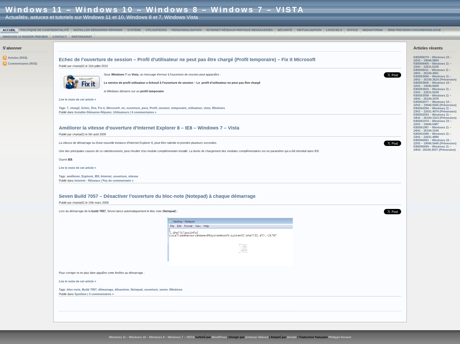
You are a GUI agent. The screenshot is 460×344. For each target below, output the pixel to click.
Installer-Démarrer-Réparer (97, 30)
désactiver (122, 289)
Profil (153, 108)
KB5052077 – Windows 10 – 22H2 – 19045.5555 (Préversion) (435, 103)
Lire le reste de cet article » (77, 99)
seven (163, 289)
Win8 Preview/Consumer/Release (414, 30)
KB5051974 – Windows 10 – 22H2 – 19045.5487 (432, 122)
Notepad (137, 289)
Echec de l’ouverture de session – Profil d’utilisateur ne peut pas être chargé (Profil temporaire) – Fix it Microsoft (187, 59)
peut (145, 108)
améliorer (73, 176)
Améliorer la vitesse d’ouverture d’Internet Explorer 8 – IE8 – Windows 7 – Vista (149, 128)
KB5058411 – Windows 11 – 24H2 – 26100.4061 (432, 71)
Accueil (9, 30)
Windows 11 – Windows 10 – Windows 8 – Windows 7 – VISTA (155, 9)
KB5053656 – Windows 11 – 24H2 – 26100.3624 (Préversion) (435, 78)
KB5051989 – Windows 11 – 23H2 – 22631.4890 (432, 135)
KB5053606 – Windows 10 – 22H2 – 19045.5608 (432, 84)
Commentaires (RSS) (22, 63)
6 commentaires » (144, 112)
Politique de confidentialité (44, 30)
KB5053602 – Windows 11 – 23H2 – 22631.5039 (432, 90)
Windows (218, 108)
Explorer (87, 176)
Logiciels (334, 30)
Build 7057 (89, 289)
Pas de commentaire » (117, 180)
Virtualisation (309, 30)
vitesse (133, 176)
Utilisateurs (156, 30)
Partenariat (82, 36)
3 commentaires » (101, 294)
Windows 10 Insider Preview (25, 36)
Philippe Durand (339, 337)
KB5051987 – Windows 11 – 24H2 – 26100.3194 (432, 129)
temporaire (178, 108)
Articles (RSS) (17, 57)
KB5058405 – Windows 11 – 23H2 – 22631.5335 (432, 65)
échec (85, 108)
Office (352, 30)
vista (207, 108)
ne (123, 108)
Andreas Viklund (256, 337)
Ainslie (292, 337)
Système (134, 30)
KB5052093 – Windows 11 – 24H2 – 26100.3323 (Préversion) (435, 116)
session (164, 108)
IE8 (97, 176)
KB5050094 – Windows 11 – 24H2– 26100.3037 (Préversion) (434, 148)
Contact (59, 36)
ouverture (133, 108)
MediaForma (373, 30)
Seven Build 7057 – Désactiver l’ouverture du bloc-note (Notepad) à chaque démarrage (157, 196)
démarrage (105, 289)
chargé (75, 108)
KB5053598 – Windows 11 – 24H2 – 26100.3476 (432, 97)
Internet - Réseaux (87, 180)
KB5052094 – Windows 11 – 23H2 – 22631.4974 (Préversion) (435, 110)
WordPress (219, 337)
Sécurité (284, 30)
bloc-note (73, 289)
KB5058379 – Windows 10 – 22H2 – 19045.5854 (432, 59)
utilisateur (195, 108)
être (93, 108)
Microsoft (113, 108)
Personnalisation (186, 30)
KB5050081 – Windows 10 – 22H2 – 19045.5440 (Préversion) (435, 142)
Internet (106, 176)
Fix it (101, 108)
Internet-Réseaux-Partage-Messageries (239, 30)
